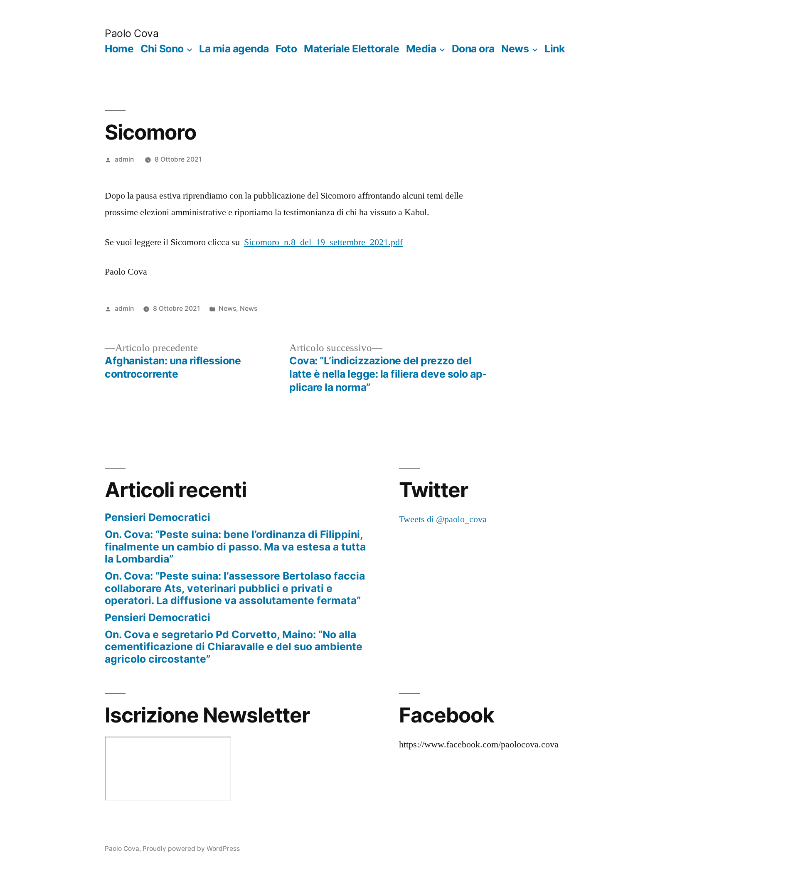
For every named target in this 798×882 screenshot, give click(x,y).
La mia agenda (234, 48)
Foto (286, 48)
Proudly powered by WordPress (191, 849)
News (515, 48)
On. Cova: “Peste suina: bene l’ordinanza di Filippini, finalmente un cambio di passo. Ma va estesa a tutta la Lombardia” (235, 546)
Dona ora (473, 48)
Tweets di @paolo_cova (443, 519)
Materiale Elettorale (351, 48)
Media (421, 48)
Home (119, 48)
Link (554, 48)
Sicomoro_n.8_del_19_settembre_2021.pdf (323, 242)
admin (124, 159)
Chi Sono (162, 48)
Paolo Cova (131, 33)
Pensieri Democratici (157, 517)
